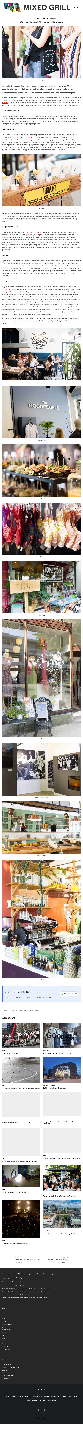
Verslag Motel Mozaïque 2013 (12, 1053)
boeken (45, 1193)
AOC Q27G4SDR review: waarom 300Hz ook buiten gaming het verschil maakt (26, 1292)
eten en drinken (32, 18)
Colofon (4, 1370)
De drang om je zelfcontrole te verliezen (58, 1260)
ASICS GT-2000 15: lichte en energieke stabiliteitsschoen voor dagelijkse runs (26, 1289)
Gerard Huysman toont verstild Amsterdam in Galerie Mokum (21, 1295)
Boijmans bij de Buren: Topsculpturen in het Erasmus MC (61, 1158)
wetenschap (6, 1349)
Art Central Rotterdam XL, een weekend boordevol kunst (21, 1088)
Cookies (4, 1373)
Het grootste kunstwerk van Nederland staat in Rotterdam (58, 1123)
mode (44, 1050)
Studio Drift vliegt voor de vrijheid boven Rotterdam (19, 1161)
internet (8, 1119)
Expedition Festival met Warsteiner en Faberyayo (59, 1196)
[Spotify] (44, 1389)
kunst (3, 1085)
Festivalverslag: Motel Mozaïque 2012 (15, 1243)
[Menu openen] (80, 7)
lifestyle (39, 18)
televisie (5, 1346)
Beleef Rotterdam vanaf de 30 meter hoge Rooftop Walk (61, 1234)
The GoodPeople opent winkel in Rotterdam (57, 1053)
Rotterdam (23, 1010)
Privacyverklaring (8, 1375)
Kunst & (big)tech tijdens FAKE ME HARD (16, 1122)
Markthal (5, 102)
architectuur (46, 1085)
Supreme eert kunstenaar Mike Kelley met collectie (27, 1260)
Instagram (13, 1278)
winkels (44, 18)
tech (3, 1341)
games (4, 1327)
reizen (4, 1321)
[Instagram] (38, 1389)
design (3, 1189)
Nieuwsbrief (6, 1378)
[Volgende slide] (79, 1018)
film (3, 1335)
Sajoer (22, 242)
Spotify (20, 1278)
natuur (4, 1343)
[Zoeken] (77, 7)
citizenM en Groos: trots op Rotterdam (15, 1192)
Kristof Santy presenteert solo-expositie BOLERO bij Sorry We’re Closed (24, 1297)
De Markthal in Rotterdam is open (54, 1088)
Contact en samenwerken (10, 1367)
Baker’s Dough (34, 232)
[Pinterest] (41, 1389)
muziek (4, 1050)
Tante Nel (30, 137)
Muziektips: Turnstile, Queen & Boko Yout (15, 1286)
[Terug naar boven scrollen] (41, 1410)
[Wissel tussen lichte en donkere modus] (74, 7)
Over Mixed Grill (7, 1364)
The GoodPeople (34, 1010)
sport (4, 1338)
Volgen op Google (70, 994)
